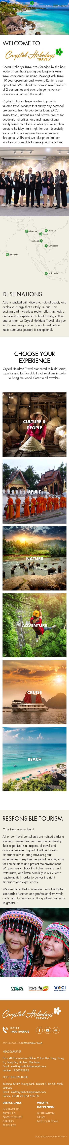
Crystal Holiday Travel (31, 1043)
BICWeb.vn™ (60, 1136)
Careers (8, 1121)
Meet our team (47, 1121)
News (41, 1117)
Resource (9, 1125)
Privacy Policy (12, 1117)
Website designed (43, 1136)
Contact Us (11, 1109)
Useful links (12, 1102)
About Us (9, 1113)
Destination (45, 1113)
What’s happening (45, 1105)
